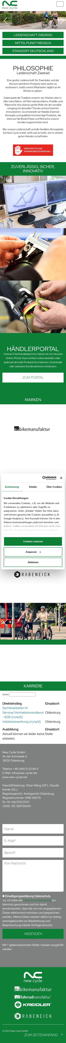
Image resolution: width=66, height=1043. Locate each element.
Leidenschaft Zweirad (33, 35)
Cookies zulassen (33, 541)
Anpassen (31, 551)
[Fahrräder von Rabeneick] (33, 1013)
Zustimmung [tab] (12, 486)
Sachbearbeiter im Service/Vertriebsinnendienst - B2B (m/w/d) (23, 712)
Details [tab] (33, 486)
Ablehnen (33, 562)
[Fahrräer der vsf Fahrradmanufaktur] (33, 994)
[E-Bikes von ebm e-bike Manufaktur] (33, 986)
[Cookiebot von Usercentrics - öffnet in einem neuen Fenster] (42, 478)
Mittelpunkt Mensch (33, 43)
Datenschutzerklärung (37, 900)
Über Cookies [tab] (54, 486)
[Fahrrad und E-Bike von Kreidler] (33, 1003)
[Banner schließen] (61, 478)
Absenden (33, 933)
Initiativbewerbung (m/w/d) (21, 722)
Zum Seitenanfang (41, 1035)
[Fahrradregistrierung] (33, 149)
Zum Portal (33, 377)
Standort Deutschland (33, 51)
